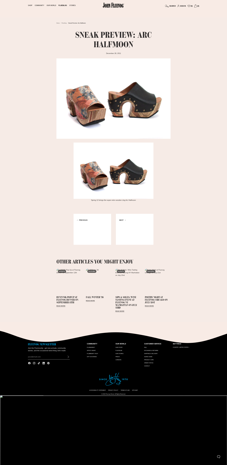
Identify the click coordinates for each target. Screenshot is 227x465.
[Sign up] (68, 356)
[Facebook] (29, 363)
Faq (145, 347)
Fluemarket (91, 347)
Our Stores (119, 353)
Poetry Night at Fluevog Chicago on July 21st (156, 300)
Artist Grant (91, 350)
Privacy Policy (113, 390)
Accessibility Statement (97, 390)
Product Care (149, 359)
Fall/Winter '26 (95, 297)
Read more (60, 306)
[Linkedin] (43, 363)
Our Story (119, 347)
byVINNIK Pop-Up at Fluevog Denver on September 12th (67, 300)
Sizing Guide (148, 356)
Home (58, 23)
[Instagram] (34, 363)
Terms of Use (125, 390)
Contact (147, 366)
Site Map (135, 390)
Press (118, 356)
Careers (118, 359)
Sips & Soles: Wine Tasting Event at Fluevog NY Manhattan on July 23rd (126, 302)
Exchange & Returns (151, 350)
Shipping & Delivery (151, 353)
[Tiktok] (38, 363)
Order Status (148, 363)
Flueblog (64, 23)
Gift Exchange (92, 356)
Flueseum (119, 350)
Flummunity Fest (92, 353)
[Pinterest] (48, 363)
